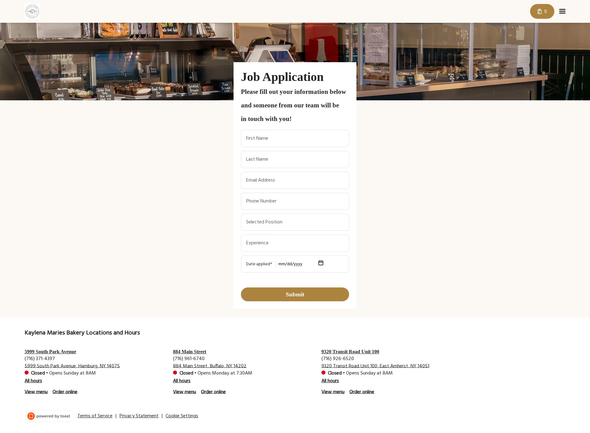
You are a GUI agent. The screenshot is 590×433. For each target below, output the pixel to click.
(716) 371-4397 (40, 359)
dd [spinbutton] (289, 264)
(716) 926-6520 (337, 359)
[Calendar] (321, 264)
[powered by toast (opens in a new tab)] (49, 416)
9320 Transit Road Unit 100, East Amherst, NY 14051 (375, 366)
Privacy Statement (139, 416)
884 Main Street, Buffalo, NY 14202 (209, 366)
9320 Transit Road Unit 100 (350, 351)
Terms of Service (94, 416)
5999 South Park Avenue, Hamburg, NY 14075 (72, 366)
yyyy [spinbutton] (298, 264)
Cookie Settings (182, 416)
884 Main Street (189, 351)
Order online (65, 392)
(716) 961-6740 (189, 359)
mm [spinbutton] (281, 264)
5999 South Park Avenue (50, 351)
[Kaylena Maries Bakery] (32, 11)
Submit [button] (295, 294)
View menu (36, 392)
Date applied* (259, 264)
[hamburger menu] (562, 11)
